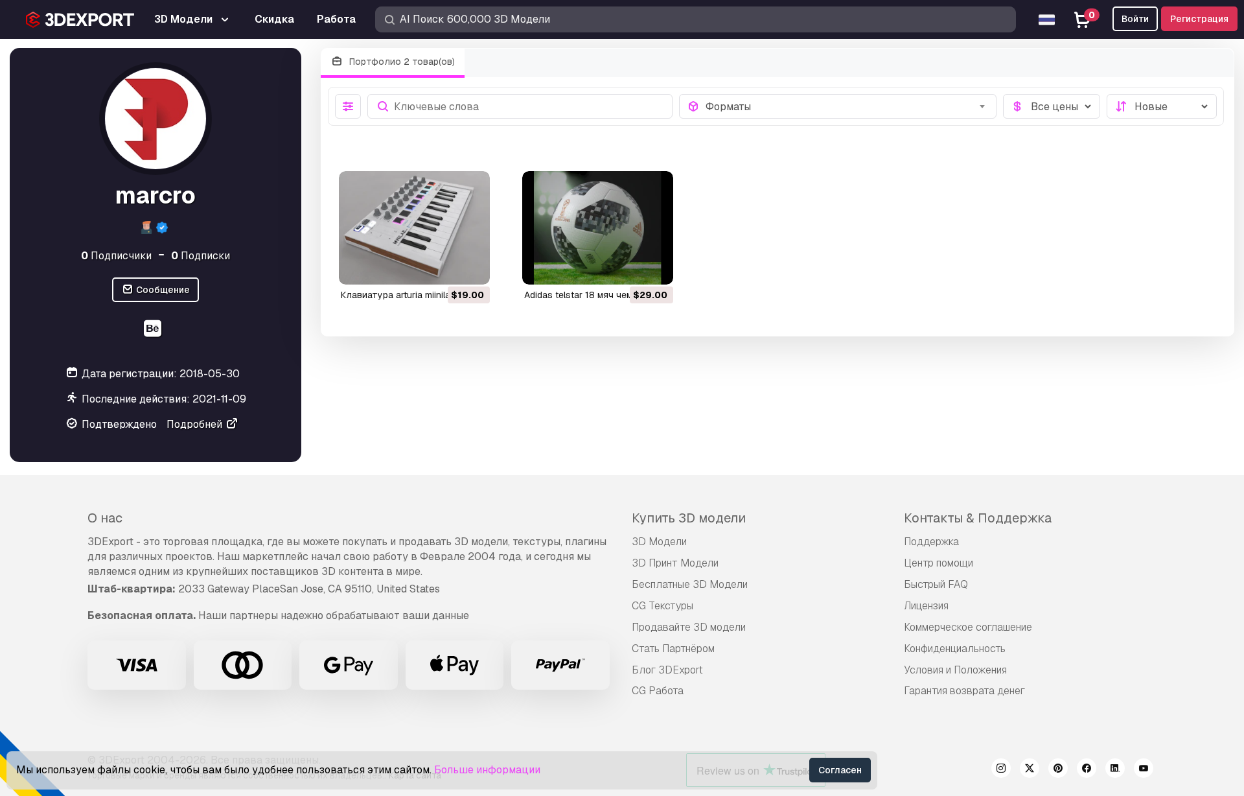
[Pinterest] (1058, 770)
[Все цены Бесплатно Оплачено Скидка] (1051, 106)
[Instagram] (1001, 770)
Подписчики (116, 256)
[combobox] (847, 106)
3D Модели (659, 541)
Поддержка (931, 541)
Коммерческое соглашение (968, 627)
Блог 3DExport (667, 670)
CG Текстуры (662, 606)
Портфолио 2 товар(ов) (401, 61)
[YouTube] (1144, 770)
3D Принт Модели (675, 563)
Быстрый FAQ (936, 584)
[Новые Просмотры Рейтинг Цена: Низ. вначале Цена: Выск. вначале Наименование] (1162, 106)
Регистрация (1199, 19)
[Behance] (154, 330)
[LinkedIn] (1115, 770)
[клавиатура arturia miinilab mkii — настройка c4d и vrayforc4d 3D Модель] (414, 228)
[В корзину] (444, 266)
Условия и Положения (955, 670)
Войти (1135, 19)
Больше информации (487, 770)
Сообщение (162, 290)
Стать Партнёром (673, 648)
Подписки (200, 256)
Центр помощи (938, 563)
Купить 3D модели (689, 517)
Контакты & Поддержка (978, 517)
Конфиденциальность (955, 648)
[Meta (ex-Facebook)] (1087, 770)
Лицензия (926, 606)
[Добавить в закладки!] (471, 266)
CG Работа (658, 690)
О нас (104, 517)
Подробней (196, 424)
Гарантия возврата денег (964, 690)
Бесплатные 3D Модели (690, 584)
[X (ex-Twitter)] (1029, 770)
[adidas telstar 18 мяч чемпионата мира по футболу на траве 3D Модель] (597, 228)
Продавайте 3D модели (689, 627)
